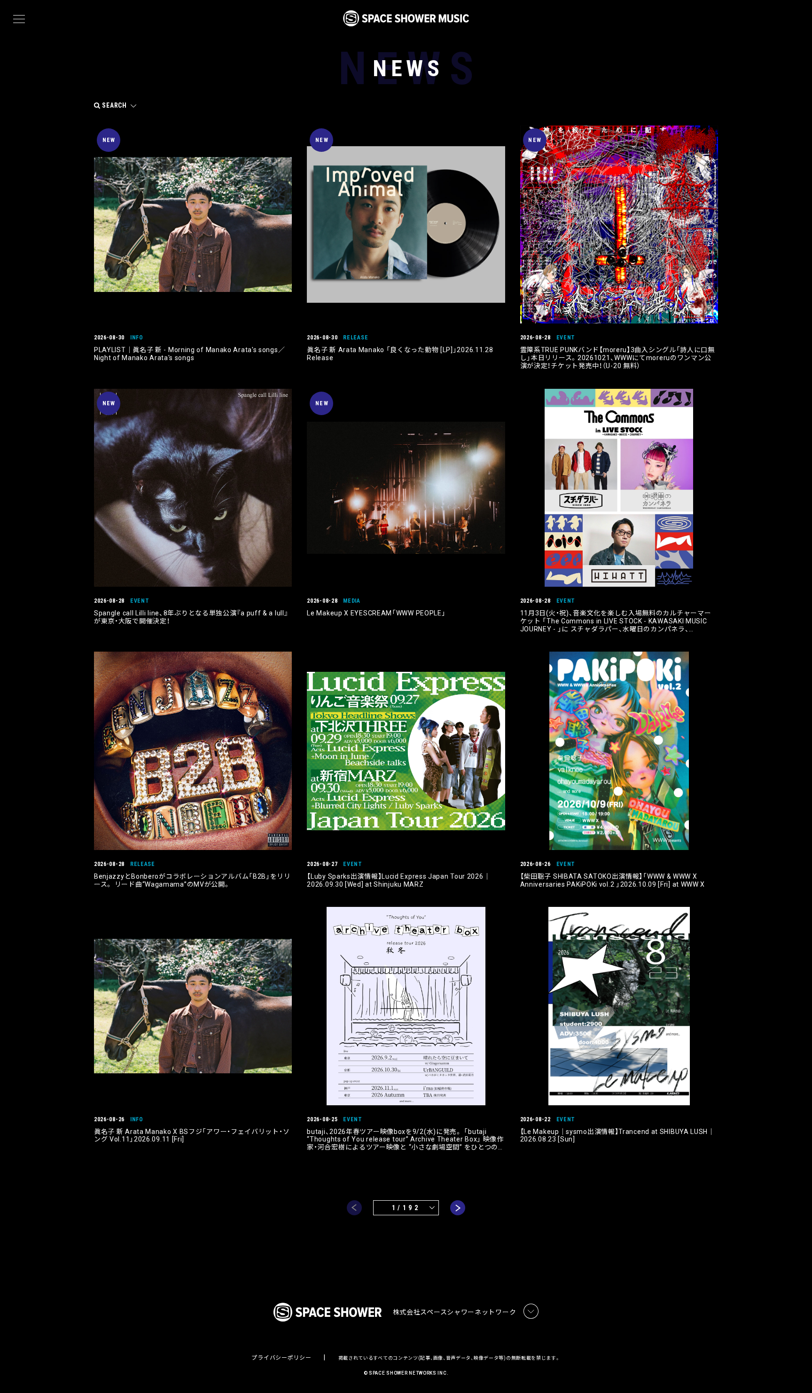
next (457, 1207)
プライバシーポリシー (281, 1357)
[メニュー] (19, 19)
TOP (793, 1370)
